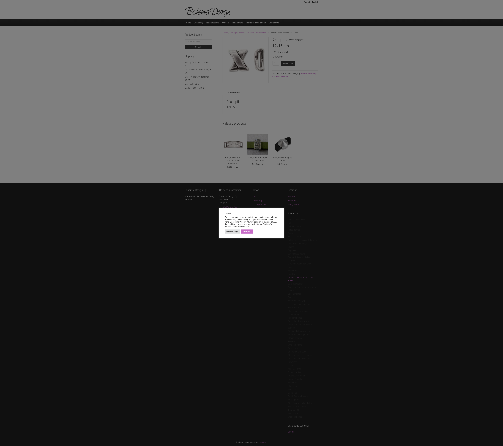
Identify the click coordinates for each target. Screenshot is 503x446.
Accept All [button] (247, 231)
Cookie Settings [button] (232, 231)
